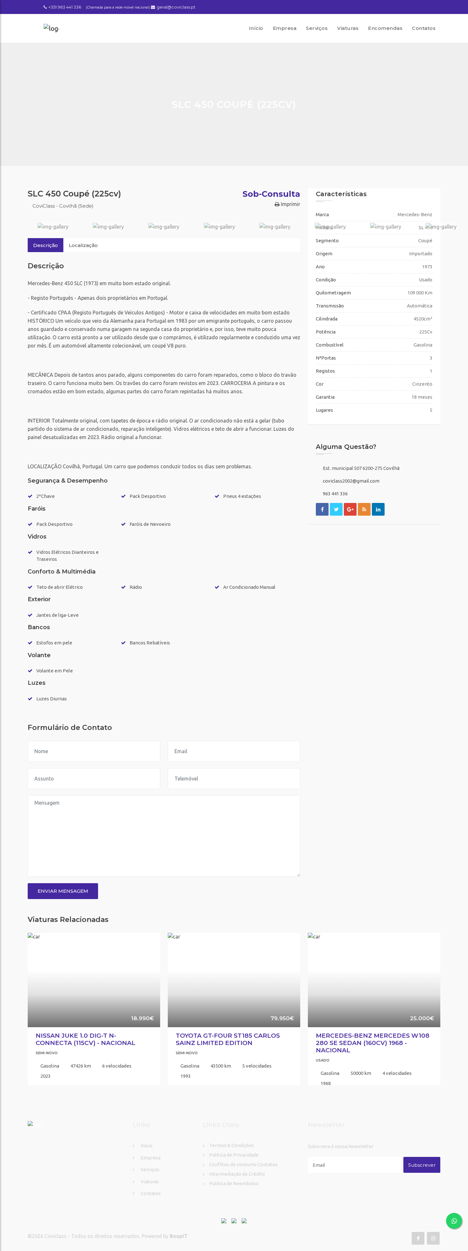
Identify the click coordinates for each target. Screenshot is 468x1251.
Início (256, 28)
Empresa (285, 28)
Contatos (424, 28)
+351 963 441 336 (64, 7)
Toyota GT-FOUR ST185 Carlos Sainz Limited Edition (228, 1039)
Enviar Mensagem (63, 891)
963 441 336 (335, 493)
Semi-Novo (47, 1053)
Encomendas (385, 28)
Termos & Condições (231, 1145)
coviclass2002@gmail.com (351, 481)
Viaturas (347, 28)
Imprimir (290, 204)
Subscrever (422, 1165)
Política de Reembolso (234, 1183)
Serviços (317, 28)
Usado (323, 1060)
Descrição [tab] (45, 245)
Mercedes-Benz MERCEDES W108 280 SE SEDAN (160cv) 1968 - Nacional (372, 1043)
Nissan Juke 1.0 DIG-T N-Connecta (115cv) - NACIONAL (85, 1039)
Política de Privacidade (234, 1155)
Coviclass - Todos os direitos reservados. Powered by (107, 1236)
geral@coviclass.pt (176, 7)
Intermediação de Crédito (237, 1174)
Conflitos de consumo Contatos (243, 1164)
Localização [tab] (83, 245)
